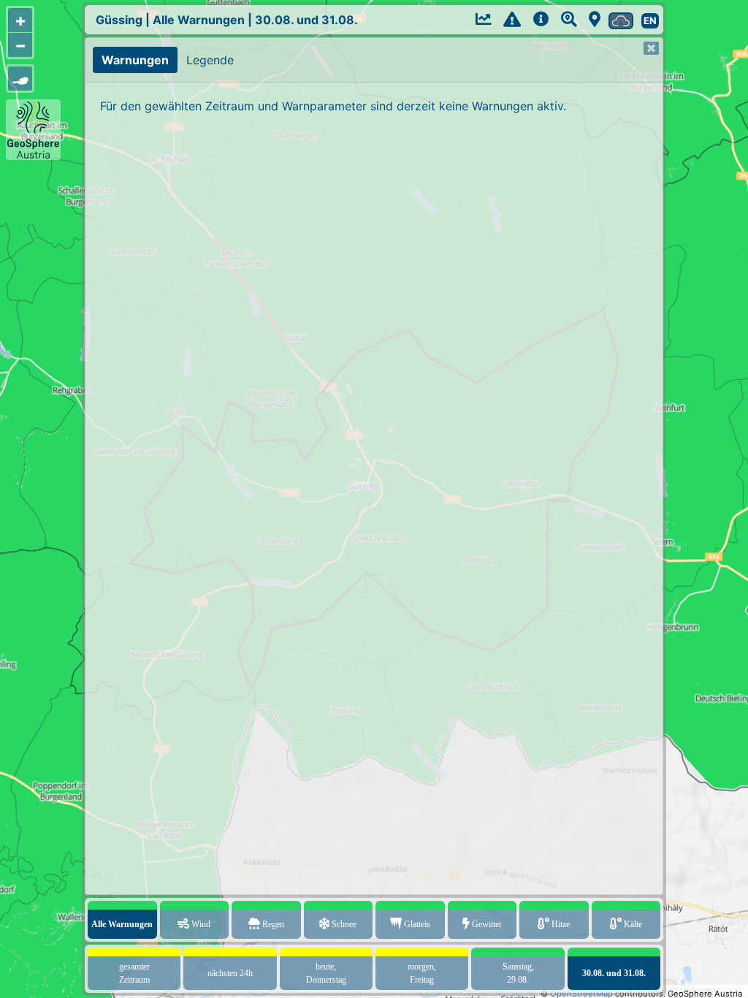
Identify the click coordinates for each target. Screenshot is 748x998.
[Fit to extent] (20, 78)
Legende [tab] (210, 60)
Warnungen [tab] (135, 60)
